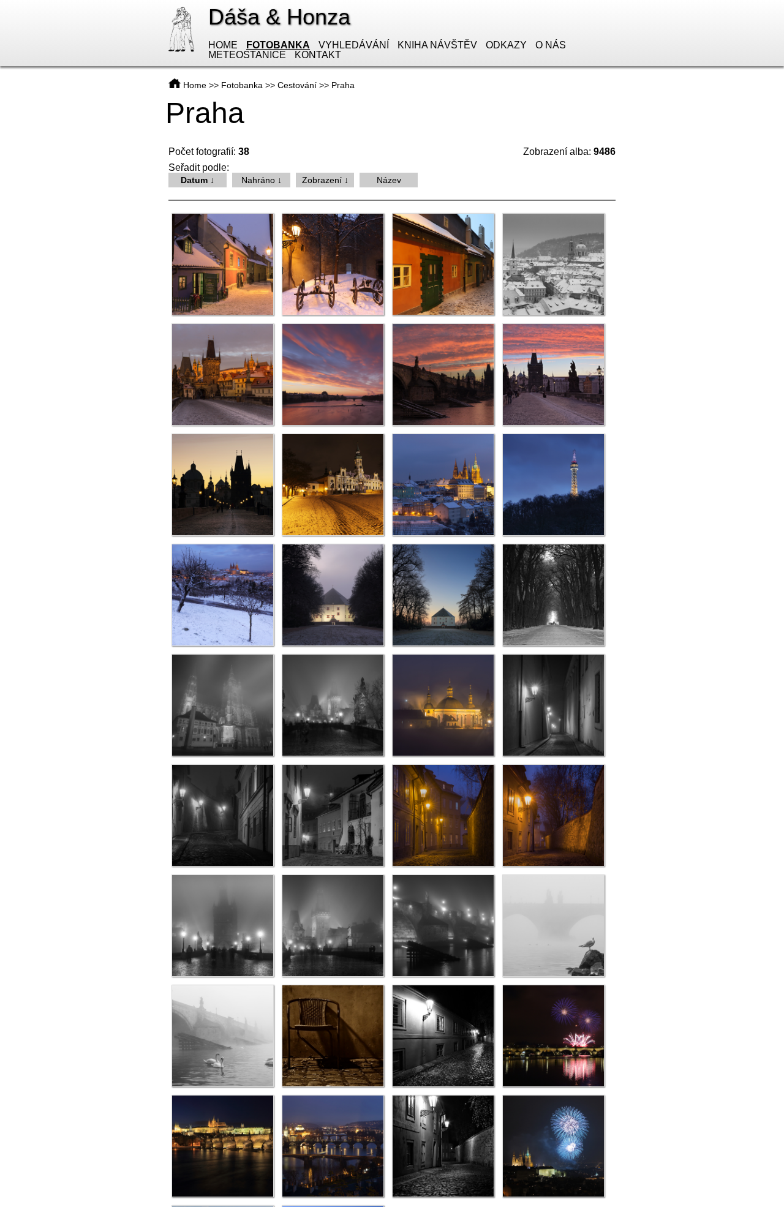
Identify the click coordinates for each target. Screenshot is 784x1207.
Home (223, 45)
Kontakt (318, 55)
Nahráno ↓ (261, 180)
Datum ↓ (197, 180)
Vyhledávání (353, 45)
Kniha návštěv (437, 45)
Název (389, 180)
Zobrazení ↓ (325, 180)
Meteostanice (247, 55)
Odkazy (506, 45)
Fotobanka (278, 45)
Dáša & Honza (279, 16)
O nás (550, 45)
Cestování (297, 85)
